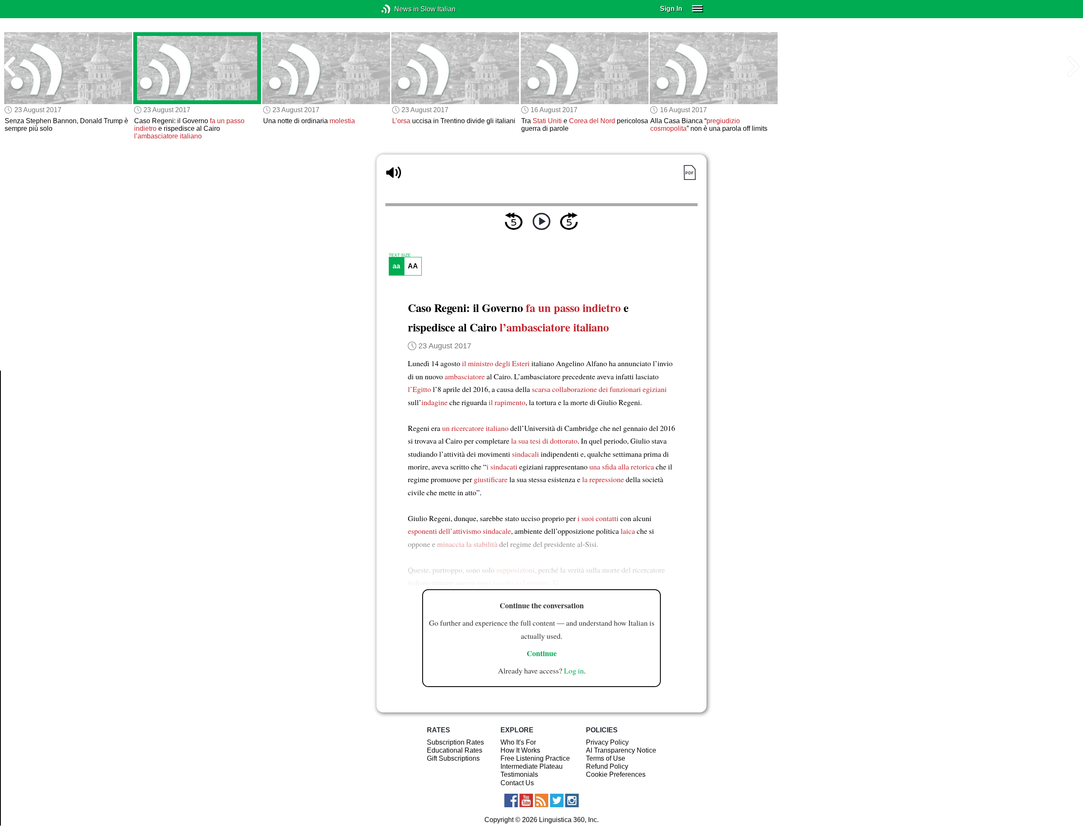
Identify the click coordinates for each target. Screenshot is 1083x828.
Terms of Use (605, 758)
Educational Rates (454, 750)
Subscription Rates (455, 742)
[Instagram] (572, 800)
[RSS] (541, 800)
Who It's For (518, 742)
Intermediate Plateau (531, 766)
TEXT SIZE (400, 255)
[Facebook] (511, 800)
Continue (542, 653)
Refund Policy (607, 766)
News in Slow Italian (398, 9)
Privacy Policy (607, 742)
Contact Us (517, 783)
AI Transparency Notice (621, 750)
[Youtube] (526, 800)
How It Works (520, 750)
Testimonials (519, 774)
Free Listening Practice (535, 758)
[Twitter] (556, 800)
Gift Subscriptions (453, 758)
